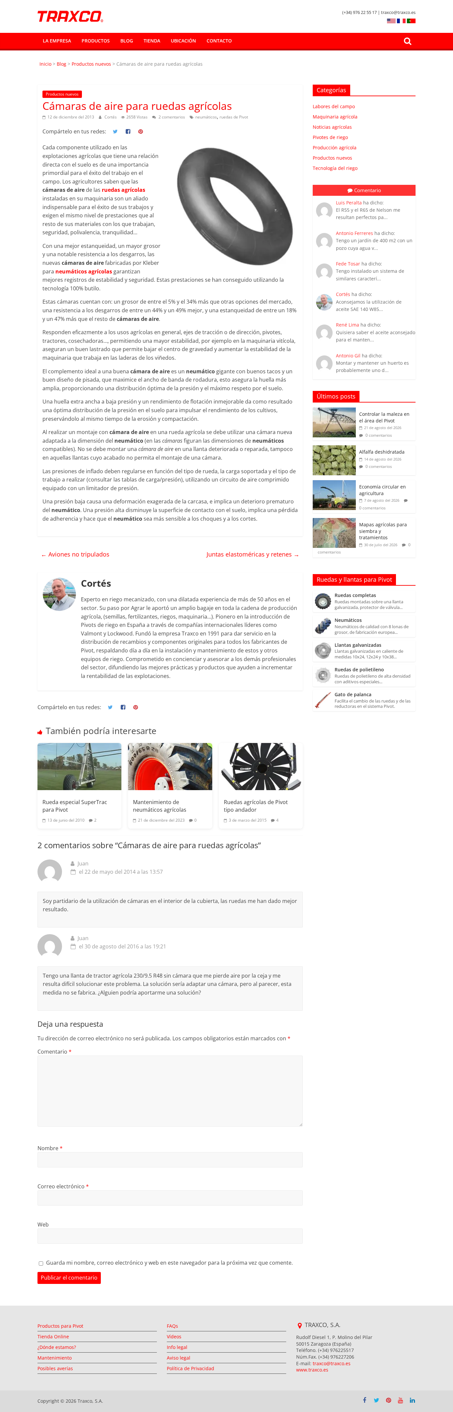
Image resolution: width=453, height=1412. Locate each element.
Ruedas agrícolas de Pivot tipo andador (256, 805)
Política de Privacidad (190, 1368)
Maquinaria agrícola (335, 116)
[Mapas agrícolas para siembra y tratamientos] (334, 521)
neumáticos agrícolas (83, 271)
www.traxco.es (312, 1370)
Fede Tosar (348, 263)
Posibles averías (55, 1368)
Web (43, 1224)
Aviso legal (178, 1358)
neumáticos (206, 117)
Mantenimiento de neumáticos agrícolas (159, 805)
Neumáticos (348, 620)
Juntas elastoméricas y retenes (253, 554)
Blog (126, 40)
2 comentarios (171, 117)
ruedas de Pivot (234, 117)
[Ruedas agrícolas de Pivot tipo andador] (261, 766)
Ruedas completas (355, 595)
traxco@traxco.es (332, 1363)
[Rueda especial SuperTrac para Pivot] (79, 766)
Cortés (111, 117)
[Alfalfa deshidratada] (334, 449)
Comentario (54, 1051)
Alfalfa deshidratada (382, 452)
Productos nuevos (91, 64)
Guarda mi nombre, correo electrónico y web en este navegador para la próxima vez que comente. (169, 1262)
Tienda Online (53, 1336)
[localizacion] (299, 1325)
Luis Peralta (349, 202)
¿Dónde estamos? (56, 1347)
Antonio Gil (348, 355)
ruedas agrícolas (123, 189)
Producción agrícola (334, 147)
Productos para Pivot (60, 1326)
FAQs (172, 1326)
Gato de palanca (353, 695)
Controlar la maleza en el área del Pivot (384, 417)
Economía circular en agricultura (382, 489)
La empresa (57, 40)
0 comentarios (378, 435)
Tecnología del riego (335, 168)
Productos (96, 40)
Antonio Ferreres (354, 233)
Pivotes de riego (330, 137)
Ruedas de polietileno (359, 670)
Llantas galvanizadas (358, 645)
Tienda (152, 40)
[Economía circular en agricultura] (334, 484)
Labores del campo (334, 106)
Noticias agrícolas (332, 127)
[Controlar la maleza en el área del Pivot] (334, 411)
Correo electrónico (63, 1186)
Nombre (50, 1148)
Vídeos (174, 1336)
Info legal (177, 1347)
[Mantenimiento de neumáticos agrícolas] (170, 766)
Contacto (219, 40)
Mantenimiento (54, 1358)
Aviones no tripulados (75, 554)
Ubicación (183, 40)
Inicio (46, 64)
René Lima (347, 325)
